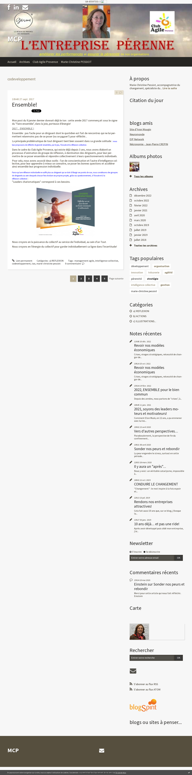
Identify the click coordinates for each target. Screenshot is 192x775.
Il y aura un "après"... (150, 466)
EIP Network (137, 139)
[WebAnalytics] (104, 1)
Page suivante (116, 278)
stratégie (152, 278)
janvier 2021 (140, 210)
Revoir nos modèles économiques (149, 347)
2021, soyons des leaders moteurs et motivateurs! (156, 411)
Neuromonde (137, 134)
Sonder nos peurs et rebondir (157, 448)
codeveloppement (21, 263)
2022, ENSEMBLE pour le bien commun (156, 392)
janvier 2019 (140, 235)
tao (33, 263)
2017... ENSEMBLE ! (23, 128)
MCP (15, 39)
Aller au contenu (10, 6)
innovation (137, 272)
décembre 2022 (142, 195)
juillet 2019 (140, 230)
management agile (84, 260)
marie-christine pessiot (48, 263)
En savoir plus (121, 772)
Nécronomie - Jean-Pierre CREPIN (149, 144)
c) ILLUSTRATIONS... (144, 321)
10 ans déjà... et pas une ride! (156, 524)
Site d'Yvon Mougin (140, 129)
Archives (24, 62)
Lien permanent (23, 260)
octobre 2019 (141, 225)
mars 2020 (140, 220)
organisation (161, 266)
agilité (168, 272)
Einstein (140, 584)
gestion (165, 285)
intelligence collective (106, 260)
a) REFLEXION (56, 260)
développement (140, 266)
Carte (135, 608)
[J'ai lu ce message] (189, 772)
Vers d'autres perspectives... (156, 431)
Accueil (12, 62)
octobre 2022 (141, 200)
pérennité (136, 278)
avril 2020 (139, 215)
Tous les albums (143, 176)
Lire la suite (170, 88)
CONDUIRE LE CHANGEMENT (156, 484)
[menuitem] (13, 62)
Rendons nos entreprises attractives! (153, 504)
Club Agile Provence (45, 62)
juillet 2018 (140, 240)
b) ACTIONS (139, 316)
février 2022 (140, 205)
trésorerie (153, 272)
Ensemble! (24, 104)
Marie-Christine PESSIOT (76, 62)
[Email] (25, 7)
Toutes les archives (145, 245)
